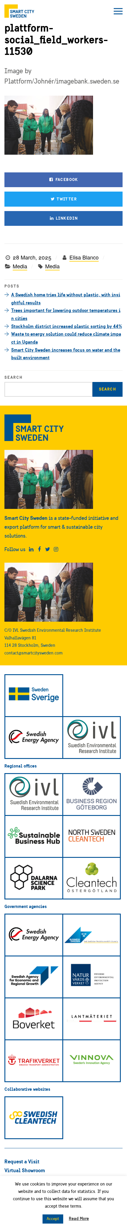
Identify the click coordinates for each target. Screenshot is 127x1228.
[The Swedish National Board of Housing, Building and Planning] (33, 1018)
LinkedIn (66, 218)
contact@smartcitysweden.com (33, 653)
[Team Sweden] (33, 695)
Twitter (66, 199)
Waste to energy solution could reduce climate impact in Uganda (66, 338)
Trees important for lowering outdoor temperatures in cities (66, 314)
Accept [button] (53, 1218)
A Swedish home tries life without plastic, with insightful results (65, 299)
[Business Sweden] (91, 935)
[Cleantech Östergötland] (91, 878)
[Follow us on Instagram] (56, 549)
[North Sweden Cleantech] (91, 836)
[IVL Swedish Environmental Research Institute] (91, 737)
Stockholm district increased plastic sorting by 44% (66, 326)
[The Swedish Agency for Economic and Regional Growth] (33, 977)
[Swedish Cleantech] (33, 1117)
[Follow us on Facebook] (39, 549)
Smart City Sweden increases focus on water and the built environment (65, 354)
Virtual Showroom (24, 1170)
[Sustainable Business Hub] (33, 836)
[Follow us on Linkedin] (31, 549)
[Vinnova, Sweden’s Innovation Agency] (91, 1060)
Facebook (66, 179)
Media (20, 266)
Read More (79, 1218)
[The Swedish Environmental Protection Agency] (91, 977)
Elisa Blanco (84, 257)
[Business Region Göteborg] (91, 794)
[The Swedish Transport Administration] (33, 1060)
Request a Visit (21, 1161)
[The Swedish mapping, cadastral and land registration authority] (91, 1018)
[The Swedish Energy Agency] (33, 737)
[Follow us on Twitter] (47, 549)
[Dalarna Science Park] (33, 878)
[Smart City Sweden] (19, 11)
